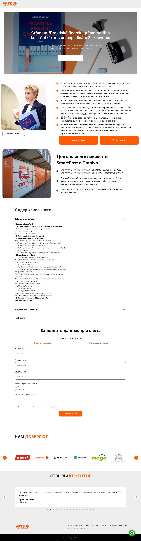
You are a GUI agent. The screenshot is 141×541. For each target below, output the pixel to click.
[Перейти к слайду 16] (70, 510)
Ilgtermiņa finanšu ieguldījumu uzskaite (32, 298)
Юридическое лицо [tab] (98, 343)
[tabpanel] (70, 386)
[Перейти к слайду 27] (87, 510)
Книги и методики (99, 526)
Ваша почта (20, 360)
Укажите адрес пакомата (26, 394)
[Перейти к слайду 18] (73, 510)
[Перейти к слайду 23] (81, 510)
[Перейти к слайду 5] (53, 510)
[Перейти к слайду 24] (82, 510)
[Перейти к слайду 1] (47, 510)
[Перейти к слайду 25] (84, 510)
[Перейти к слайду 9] (59, 510)
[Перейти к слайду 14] (67, 510)
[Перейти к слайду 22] (79, 510)
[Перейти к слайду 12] (64, 510)
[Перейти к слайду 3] (50, 510)
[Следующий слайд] (136, 458)
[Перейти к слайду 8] (58, 510)
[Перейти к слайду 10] (61, 510)
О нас (87, 526)
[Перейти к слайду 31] (93, 510)
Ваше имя (19, 348)
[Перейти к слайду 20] (76, 510)
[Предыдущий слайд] (5, 458)
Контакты (123, 526)
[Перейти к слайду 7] (56, 510)
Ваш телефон (21, 372)
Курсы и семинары (74, 526)
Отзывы (113, 526)
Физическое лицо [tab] (42, 343)
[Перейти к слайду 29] (90, 510)
